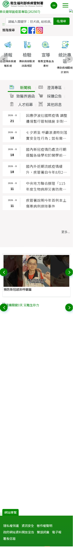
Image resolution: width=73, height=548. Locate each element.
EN (54, 5)
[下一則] (69, 272)
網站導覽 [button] (10, 512)
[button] (21, 87)
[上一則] (3, 272)
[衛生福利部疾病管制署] (23, 4)
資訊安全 (28, 525)
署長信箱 (9, 538)
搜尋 (63, 21)
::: (3, 23)
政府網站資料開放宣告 (18, 532)
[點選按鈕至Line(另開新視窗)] (24, 30)
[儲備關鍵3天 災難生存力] (36, 305)
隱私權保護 (11, 525)
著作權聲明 (44, 525)
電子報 (56, 532)
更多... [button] (65, 231)
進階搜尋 (8, 30)
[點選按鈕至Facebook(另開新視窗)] (31, 30)
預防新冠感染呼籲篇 (18, 289)
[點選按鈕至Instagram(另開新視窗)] (39, 30)
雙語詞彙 (43, 532)
